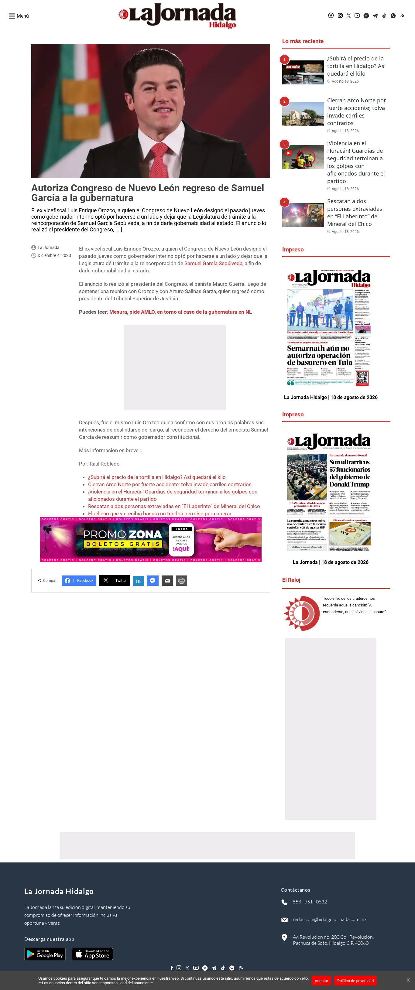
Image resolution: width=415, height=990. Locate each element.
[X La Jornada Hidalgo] (348, 16)
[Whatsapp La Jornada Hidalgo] (394, 16)
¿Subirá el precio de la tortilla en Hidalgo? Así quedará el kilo (157, 477)
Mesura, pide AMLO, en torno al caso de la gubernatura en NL (180, 312)
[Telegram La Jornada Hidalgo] (375, 16)
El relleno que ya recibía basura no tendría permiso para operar (160, 513)
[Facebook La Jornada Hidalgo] (331, 16)
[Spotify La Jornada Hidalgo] (366, 16)
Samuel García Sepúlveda (213, 263)
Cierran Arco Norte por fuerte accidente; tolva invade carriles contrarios (170, 484)
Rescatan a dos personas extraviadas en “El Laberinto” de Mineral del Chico (174, 506)
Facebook (83, 581)
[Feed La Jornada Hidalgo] (403, 16)
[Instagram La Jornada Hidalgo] (340, 16)
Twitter (119, 581)
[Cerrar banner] (408, 980)
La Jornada (49, 247)
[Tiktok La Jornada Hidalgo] (385, 16)
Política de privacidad (355, 980)
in (138, 581)
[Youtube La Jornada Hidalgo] (357, 16)
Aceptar (321, 980)
